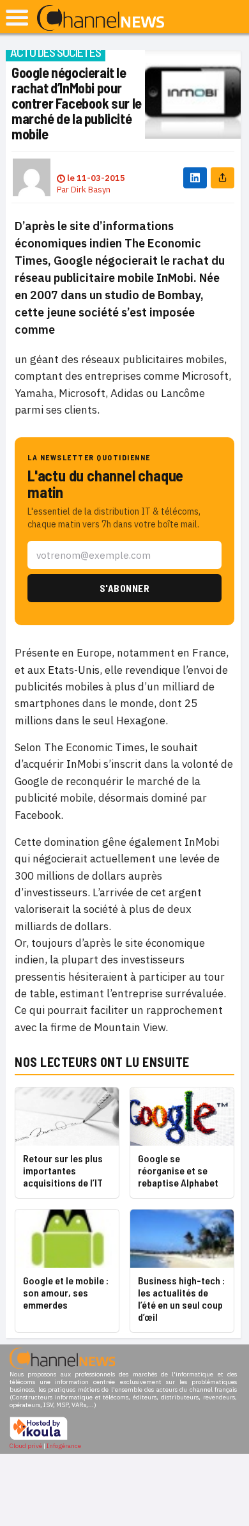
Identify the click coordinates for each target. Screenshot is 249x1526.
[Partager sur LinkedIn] (195, 177)
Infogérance (64, 1446)
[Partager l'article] (222, 177)
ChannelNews (100, 18)
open (17, 17)
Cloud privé (26, 1446)
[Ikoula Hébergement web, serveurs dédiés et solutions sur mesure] (39, 1438)
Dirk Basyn (90, 189)
